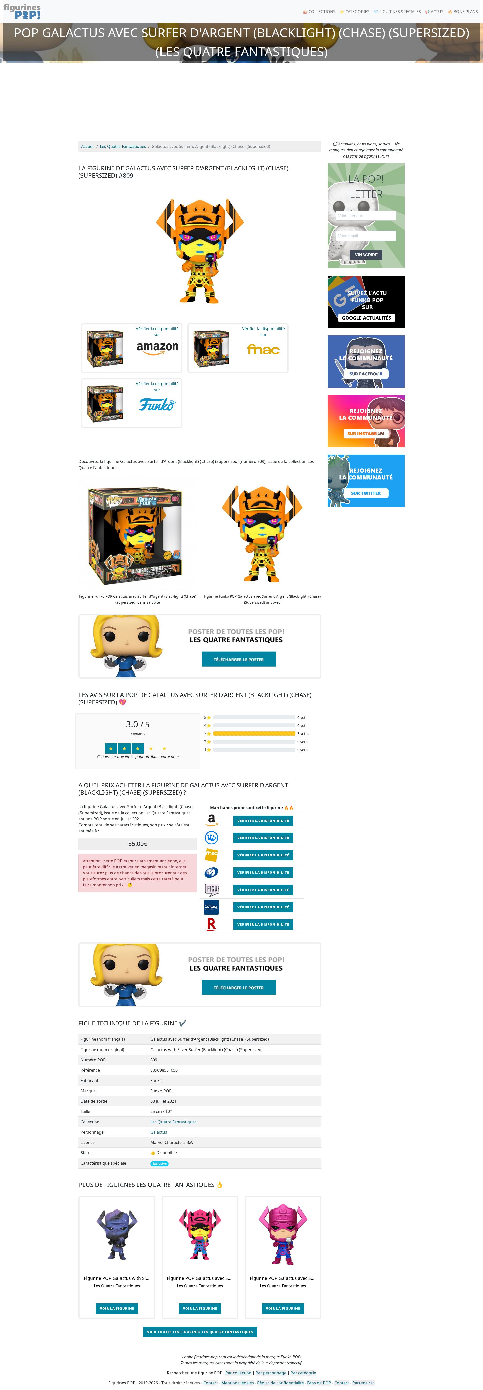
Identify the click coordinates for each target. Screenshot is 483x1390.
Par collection (238, 1373)
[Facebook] (366, 361)
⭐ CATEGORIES (354, 11)
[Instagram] (366, 420)
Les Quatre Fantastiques (173, 1122)
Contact (210, 1383)
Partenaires (363, 1383)
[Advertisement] (241, 103)
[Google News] (366, 301)
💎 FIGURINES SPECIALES (397, 11)
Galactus (158, 1132)
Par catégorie (303, 1373)
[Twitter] (366, 480)
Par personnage (271, 1373)
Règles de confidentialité (280, 1383)
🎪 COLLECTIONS (319, 11)
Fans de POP (319, 1383)
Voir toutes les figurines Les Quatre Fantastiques (200, 1332)
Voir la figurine (117, 1308)
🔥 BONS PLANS (463, 11)
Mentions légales (237, 1383)
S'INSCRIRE (366, 255)
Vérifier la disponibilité (263, 820)
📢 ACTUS (434, 11)
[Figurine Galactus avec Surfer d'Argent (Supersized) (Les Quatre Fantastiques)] (283, 1234)
